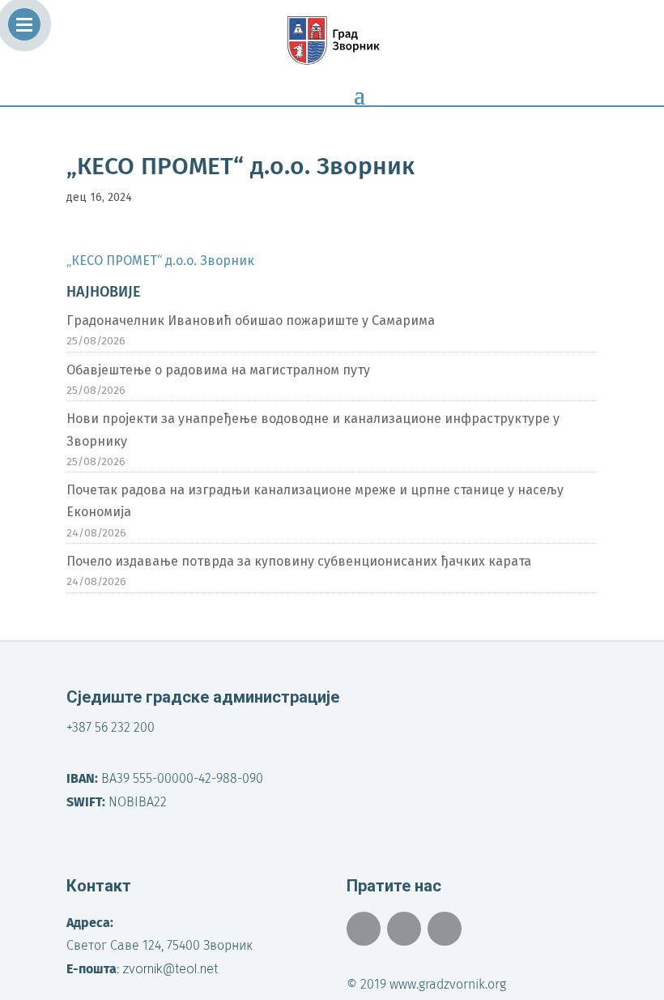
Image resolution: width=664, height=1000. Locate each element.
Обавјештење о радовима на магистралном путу (218, 370)
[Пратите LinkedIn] (445, 929)
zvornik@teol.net (170, 968)
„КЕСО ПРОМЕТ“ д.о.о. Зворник (160, 260)
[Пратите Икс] (404, 929)
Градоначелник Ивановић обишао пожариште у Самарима (250, 320)
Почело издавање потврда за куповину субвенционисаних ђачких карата (298, 561)
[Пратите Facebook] (364, 929)
